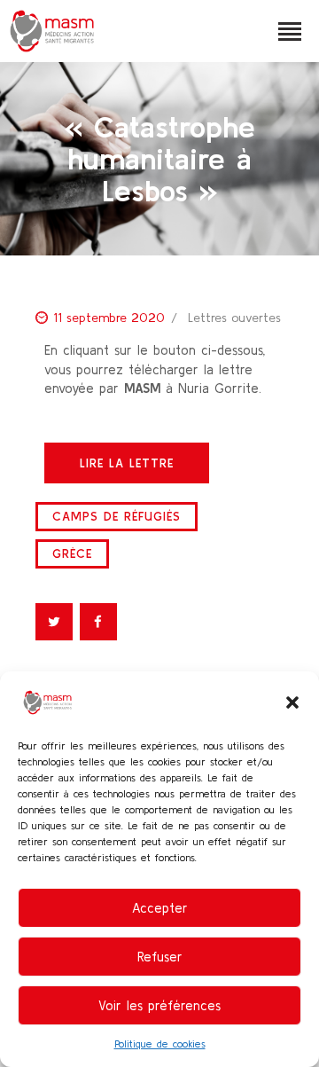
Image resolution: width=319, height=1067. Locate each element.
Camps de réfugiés (116, 516)
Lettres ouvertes (234, 317)
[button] (292, 702)
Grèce (72, 553)
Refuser (160, 956)
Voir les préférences (159, 1005)
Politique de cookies (160, 1043)
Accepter (160, 907)
